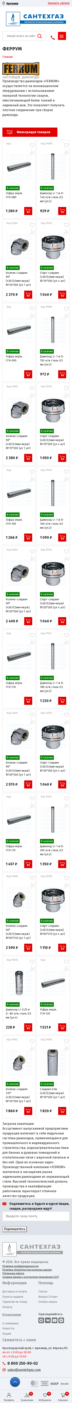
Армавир (12, 3)
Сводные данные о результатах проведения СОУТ (30, 1277)
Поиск (40, 36)
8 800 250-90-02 (22, 1363)
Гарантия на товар (14, 1302)
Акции (6, 1333)
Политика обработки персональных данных (27, 1269)
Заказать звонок (59, 3)
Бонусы (7, 1307)
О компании (10, 1323)
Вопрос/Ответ (48, 1297)
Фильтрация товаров (33, 132)
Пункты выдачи (12, 1297)
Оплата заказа (47, 1302)
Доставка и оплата (14, 1291)
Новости (8, 1328)
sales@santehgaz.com (24, 1370)
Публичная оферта (13, 1273)
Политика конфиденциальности (20, 1266)
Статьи (42, 1291)
